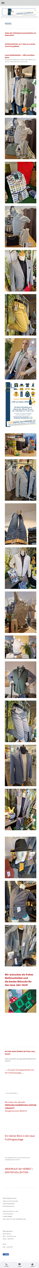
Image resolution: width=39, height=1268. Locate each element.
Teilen (6, 1254)
